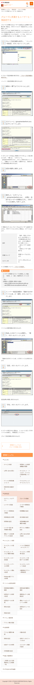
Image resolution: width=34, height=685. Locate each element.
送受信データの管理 (9, 601)
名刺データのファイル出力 (25, 639)
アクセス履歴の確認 (9, 633)
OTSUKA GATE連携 (9, 669)
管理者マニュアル (5, 9)
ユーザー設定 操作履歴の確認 (8, 528)
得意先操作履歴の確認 (25, 589)
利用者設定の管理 (9, 517)
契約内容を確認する (9, 488)
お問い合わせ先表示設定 (25, 535)
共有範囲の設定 (8, 651)
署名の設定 (7, 606)
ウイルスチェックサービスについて (25, 481)
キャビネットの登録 (9, 546)
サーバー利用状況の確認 (9, 512)
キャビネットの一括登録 (9, 559)
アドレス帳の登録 (9, 622)
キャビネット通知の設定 (9, 571)
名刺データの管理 (9, 644)
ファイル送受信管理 (9, 583)
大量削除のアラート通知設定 (25, 571)
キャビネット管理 (9, 540)
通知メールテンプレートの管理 (25, 601)
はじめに (6, 459)
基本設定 (14, 9)
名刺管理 (6, 627)
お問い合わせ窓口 (9, 470)
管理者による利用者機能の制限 (25, 465)
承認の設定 (7, 613)
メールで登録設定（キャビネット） (25, 546)
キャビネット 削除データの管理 (24, 559)
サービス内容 (8, 464)
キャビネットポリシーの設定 (25, 565)
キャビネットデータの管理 (9, 565)
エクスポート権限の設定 (25, 645)
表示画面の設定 (24, 517)
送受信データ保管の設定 (9, 595)
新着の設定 (7, 638)
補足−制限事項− (8, 656)
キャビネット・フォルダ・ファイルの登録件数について (25, 473)
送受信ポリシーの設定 (25, 607)
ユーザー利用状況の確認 (25, 505)
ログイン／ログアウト (9, 499)
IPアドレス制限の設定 (25, 528)
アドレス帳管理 (8, 618)
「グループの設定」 (19, 266)
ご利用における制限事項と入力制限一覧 (9, 662)
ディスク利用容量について (9, 481)
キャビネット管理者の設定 (25, 552)
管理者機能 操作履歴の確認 (24, 522)
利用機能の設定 (24, 511)
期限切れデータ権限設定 (25, 595)
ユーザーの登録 (8, 504)
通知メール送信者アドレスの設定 (9, 535)
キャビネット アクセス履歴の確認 (9, 552)
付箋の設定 (23, 632)
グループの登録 (22, 9)
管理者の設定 (8, 521)
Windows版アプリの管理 (9, 577)
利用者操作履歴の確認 (9, 589)
